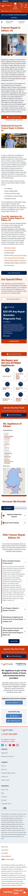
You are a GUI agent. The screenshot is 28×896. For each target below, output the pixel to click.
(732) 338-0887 (10, 734)
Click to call (6, 376)
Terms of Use (4, 846)
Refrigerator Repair (10, 248)
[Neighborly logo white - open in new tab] (5, 1)
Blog (2, 793)
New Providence (8, 461)
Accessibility (4, 853)
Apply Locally (5, 780)
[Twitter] (6, 745)
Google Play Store (15, 720)
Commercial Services (6, 399)
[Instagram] (17, 745)
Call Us (21, 7)
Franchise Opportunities (8, 773)
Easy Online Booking (15, 7)
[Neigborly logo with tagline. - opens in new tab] (21, 664)
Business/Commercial (21, 508)
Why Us (3, 766)
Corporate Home (6, 803)
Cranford (6, 444)
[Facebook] (2, 745)
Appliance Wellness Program (19, 399)
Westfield (22, 229)
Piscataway (11, 229)
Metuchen (4, 229)
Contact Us (4, 776)
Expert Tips (4, 789)
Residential (9, 508)
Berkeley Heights (8, 436)
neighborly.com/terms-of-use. (7, 331)
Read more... (6, 466)
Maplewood (7, 456)
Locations (4, 796)
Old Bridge (7, 463)
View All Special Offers (13, 299)
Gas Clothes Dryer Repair (19, 255)
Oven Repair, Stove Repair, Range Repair (19, 376)
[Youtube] (13, 745)
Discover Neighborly (13, 702)
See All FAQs (14, 641)
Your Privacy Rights (9, 859)
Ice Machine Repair (9, 250)
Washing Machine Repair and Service (15, 260)
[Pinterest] (10, 745)
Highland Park (8, 453)
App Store (15, 716)
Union (16, 229)
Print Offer (7, 336)
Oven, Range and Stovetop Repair (14, 258)
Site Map (3, 800)
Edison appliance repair (18, 78)
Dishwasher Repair (19, 388)
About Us (4, 769)
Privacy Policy (4, 850)
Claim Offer (14, 341)
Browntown (7, 438)
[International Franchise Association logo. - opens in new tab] (4, 808)
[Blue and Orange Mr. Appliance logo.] (7, 664)
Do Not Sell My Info (6, 856)
